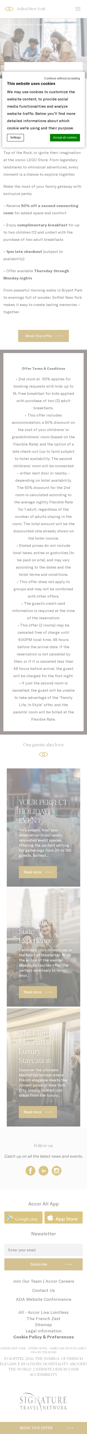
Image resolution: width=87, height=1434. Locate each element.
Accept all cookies (65, 137)
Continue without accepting (62, 78)
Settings (15, 137)
